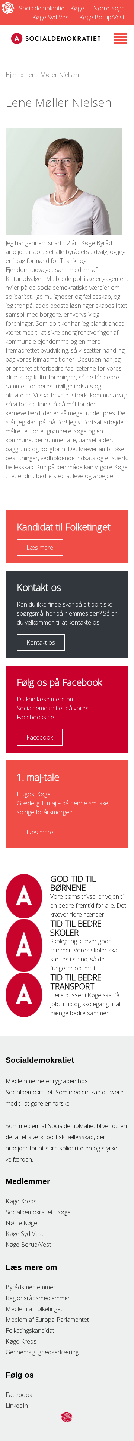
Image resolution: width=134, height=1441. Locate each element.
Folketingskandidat (30, 1330)
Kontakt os (40, 642)
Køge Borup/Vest (102, 17)
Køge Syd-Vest (51, 17)
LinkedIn (17, 1405)
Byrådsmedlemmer (30, 1287)
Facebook (39, 737)
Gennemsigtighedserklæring (42, 1352)
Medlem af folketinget (34, 1309)
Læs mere (39, 547)
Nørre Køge (109, 8)
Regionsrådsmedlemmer (38, 1298)
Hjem (12, 75)
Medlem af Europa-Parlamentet (47, 1320)
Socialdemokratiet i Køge (51, 8)
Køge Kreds (21, 1201)
